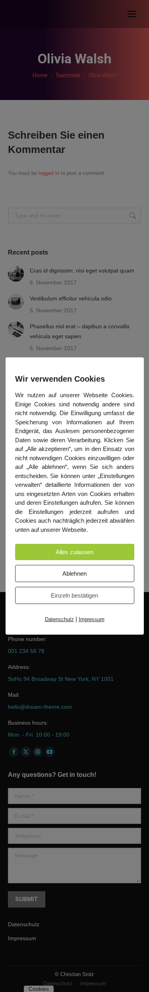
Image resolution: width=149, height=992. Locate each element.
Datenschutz (59, 619)
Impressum (91, 619)
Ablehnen (74, 573)
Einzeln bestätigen (74, 595)
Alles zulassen (74, 552)
